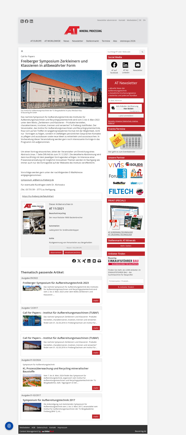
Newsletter (77, 40)
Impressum (62, 427)
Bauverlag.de (140, 431)
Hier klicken (128, 108)
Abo (115, 40)
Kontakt (122, 20)
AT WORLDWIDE (52, 40)
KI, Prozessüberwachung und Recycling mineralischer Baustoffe (56, 370)
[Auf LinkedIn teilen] (89, 262)
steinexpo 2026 (127, 40)
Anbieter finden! (127, 287)
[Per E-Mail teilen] (94, 261)
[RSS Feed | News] (22, 21)
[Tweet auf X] (79, 262)
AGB (33, 427)
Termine (106, 40)
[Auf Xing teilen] (84, 262)
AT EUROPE (36, 40)
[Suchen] (142, 52)
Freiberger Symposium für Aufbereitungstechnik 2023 (56, 283)
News (66, 40)
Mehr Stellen (125, 246)
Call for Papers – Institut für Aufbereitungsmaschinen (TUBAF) (61, 312)
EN (144, 20)
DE (140, 20)
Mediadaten (132, 20)
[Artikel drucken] (99, 261)
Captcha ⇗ (135, 111)
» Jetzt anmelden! (126, 115)
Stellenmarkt (92, 40)
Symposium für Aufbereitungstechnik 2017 (49, 400)
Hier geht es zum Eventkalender (121, 151)
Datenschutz (42, 427)
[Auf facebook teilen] (74, 262)
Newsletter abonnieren (107, 20)
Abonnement (55, 252)
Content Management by (30, 431)
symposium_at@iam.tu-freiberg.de (37, 180)
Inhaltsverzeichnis (72, 252)
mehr (96, 300)
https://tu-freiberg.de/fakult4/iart (38, 196)
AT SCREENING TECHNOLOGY (120, 232)
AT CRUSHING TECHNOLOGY (120, 234)
